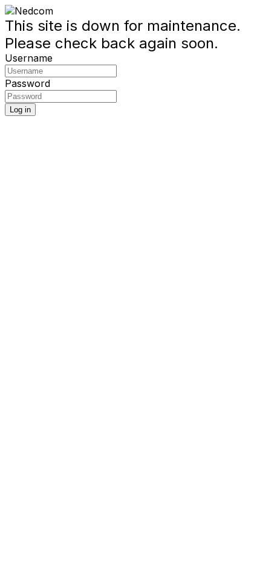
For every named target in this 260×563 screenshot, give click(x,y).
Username (29, 58)
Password (27, 83)
